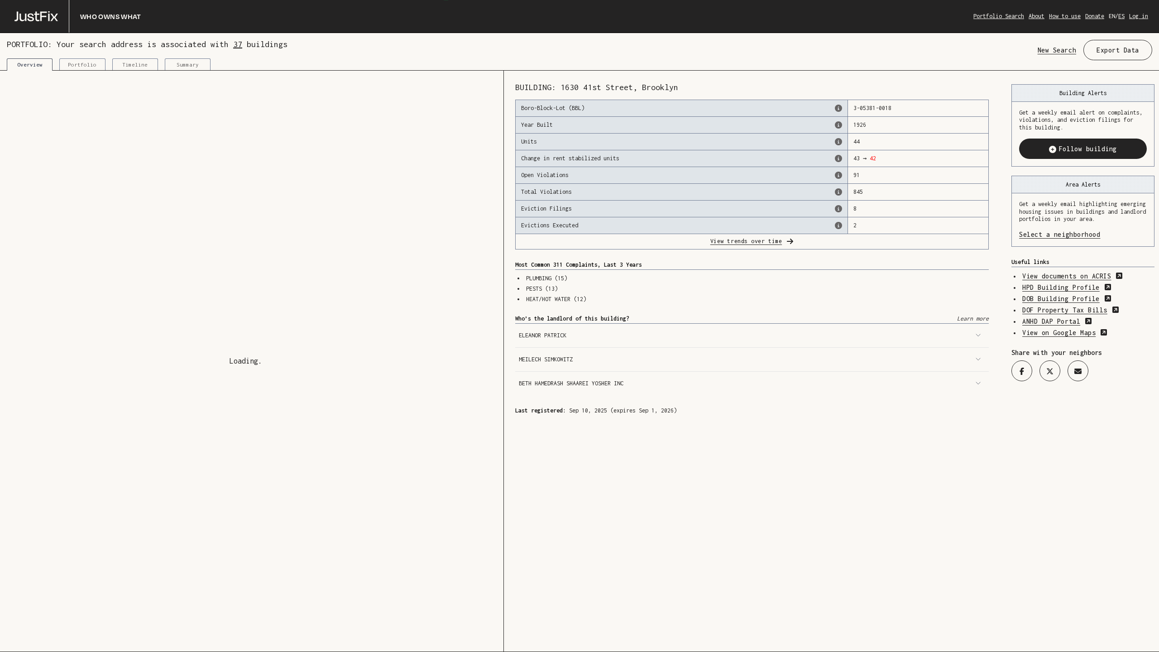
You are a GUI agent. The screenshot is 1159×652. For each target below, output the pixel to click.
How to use (1065, 16)
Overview (30, 64)
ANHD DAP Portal (1057, 321)
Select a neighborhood (1083, 234)
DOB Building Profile (1066, 298)
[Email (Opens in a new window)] (1078, 370)
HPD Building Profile (1066, 287)
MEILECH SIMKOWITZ (546, 359)
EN (1112, 16)
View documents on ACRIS (1072, 276)
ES (1121, 16)
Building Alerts (1083, 93)
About (1036, 16)
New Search (1057, 50)
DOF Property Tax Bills (1070, 310)
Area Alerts (1083, 184)
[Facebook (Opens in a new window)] (1021, 370)
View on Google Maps (1064, 332)
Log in (1138, 16)
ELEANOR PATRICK (542, 335)
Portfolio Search (998, 16)
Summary (188, 64)
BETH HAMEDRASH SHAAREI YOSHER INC (571, 383)
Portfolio (82, 64)
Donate (1094, 16)
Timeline (135, 64)
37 (237, 44)
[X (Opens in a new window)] (1049, 370)
